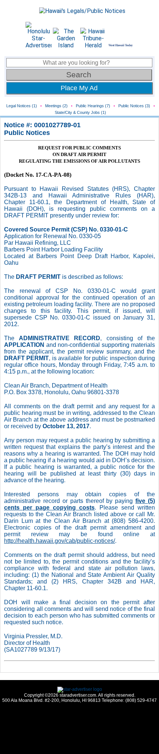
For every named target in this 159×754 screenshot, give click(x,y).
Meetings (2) (56, 106)
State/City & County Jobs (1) (80, 112)
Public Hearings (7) (93, 106)
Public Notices (27, 132)
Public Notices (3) (134, 106)
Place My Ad (79, 88)
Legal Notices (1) (21, 106)
